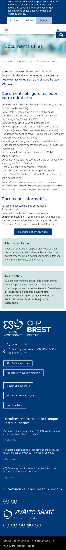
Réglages (44, 20)
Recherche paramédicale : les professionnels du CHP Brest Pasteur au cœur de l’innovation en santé (31, 451)
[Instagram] (38, 525)
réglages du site (16, 13)
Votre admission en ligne (20, 395)
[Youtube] (30, 525)
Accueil (8, 61)
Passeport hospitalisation (15, 205)
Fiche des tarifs (10, 209)
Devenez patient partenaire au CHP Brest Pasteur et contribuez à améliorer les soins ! (31, 433)
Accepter (14, 20)
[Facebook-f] (6, 501)
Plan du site (9, 545)
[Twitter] (22, 525)
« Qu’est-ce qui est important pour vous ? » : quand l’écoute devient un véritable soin (30, 470)
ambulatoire (39, 205)
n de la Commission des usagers (31, 213)
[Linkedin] (14, 501)
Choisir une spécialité (18, 385)
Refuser (29, 20)
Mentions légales (25, 545)
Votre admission (24, 61)
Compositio (8, 213)
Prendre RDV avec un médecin (23, 372)
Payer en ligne (15, 405)
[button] (61, 35)
